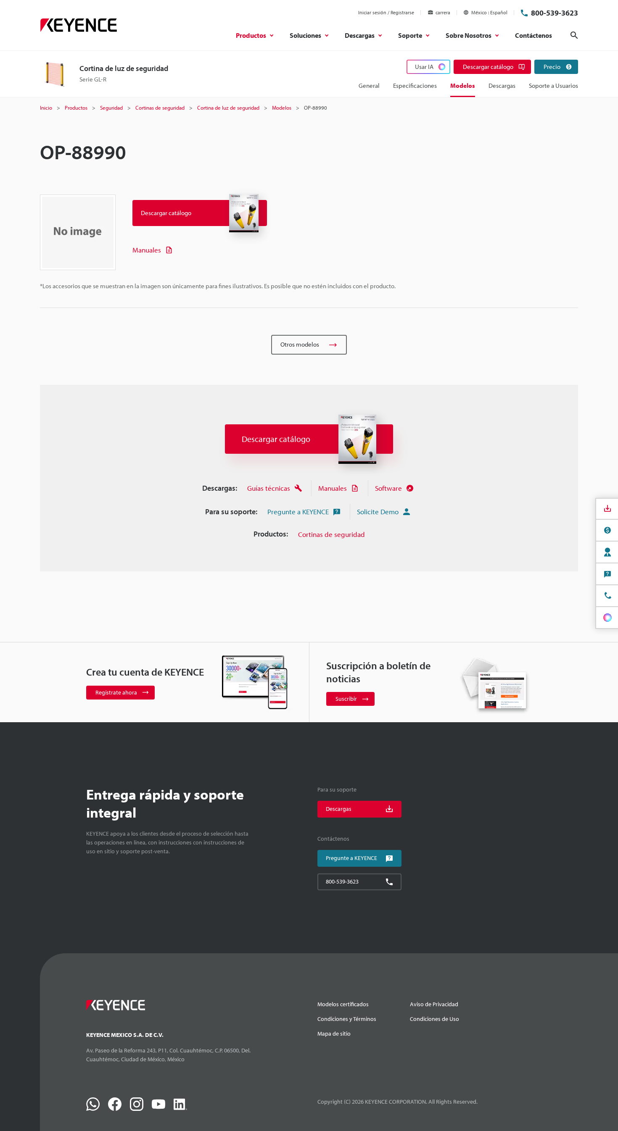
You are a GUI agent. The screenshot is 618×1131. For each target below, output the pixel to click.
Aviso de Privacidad (434, 1004)
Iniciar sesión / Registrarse (386, 12)
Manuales (146, 249)
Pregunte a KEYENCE (298, 511)
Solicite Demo (378, 511)
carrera (443, 12)
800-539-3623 (554, 13)
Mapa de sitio (334, 1033)
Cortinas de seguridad (331, 534)
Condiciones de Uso (434, 1019)
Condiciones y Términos (346, 1019)
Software (388, 488)
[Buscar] (574, 35)
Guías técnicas (268, 488)
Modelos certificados (343, 1004)
